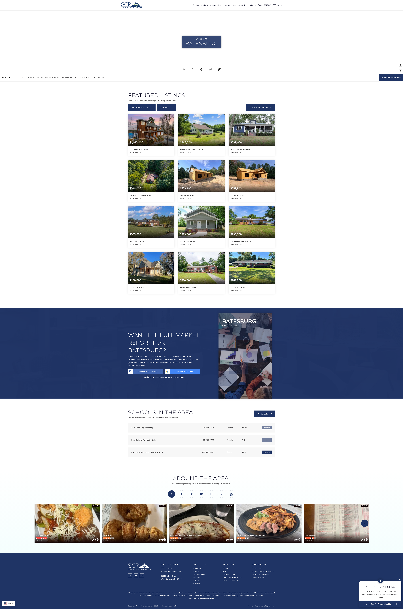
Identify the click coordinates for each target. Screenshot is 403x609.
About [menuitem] (227, 5)
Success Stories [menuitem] (240, 5)
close (399, 579)
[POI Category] (184, 69)
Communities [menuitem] (216, 5)
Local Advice (98, 77)
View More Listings (259, 107)
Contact (196, 583)
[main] (201, 282)
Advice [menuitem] (253, 5)
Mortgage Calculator (260, 574)
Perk (201, 494)
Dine (171, 494)
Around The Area (82, 77)
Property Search (229, 574)
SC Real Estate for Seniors (262, 571)
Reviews (196, 577)
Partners (197, 571)
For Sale (165, 107)
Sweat (211, 494)
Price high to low (140, 107)
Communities (257, 568)
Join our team (199, 574)
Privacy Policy (253, 606)
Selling (225, 571)
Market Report (52, 77)
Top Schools (66, 77)
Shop (191, 494)
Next (364, 523)
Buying (225, 568)
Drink (181, 494)
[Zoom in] (400, 64)
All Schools (263, 414)
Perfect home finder (231, 580)
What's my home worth (232, 577)
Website (267, 452)
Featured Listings (35, 77)
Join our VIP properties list (379, 604)
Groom (221, 494)
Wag (231, 494)
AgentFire (175, 606)
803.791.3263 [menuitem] (265, 5)
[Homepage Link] (131, 5)
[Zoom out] (400, 68)
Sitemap (271, 606)
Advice (196, 580)
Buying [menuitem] (196, 5)
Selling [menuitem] (205, 5)
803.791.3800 (166, 568)
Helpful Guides (258, 577)
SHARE (96, 506)
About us (197, 568)
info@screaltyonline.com (171, 571)
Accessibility (263, 606)
